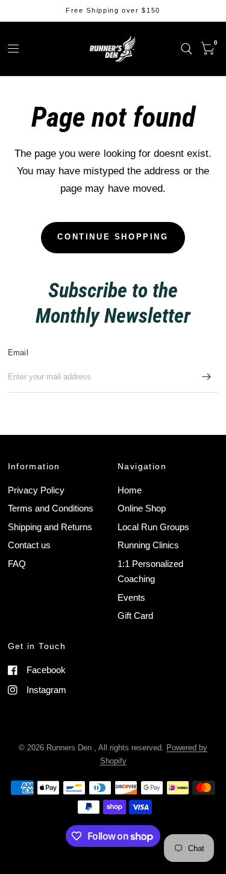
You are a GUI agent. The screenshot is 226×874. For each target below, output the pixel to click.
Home (130, 490)
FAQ (17, 564)
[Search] (186, 49)
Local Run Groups (153, 527)
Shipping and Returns (50, 527)
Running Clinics (148, 545)
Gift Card (135, 615)
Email (18, 352)
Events (131, 597)
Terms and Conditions (50, 508)
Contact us (29, 545)
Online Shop (142, 508)
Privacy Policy (36, 490)
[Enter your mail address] (207, 377)
